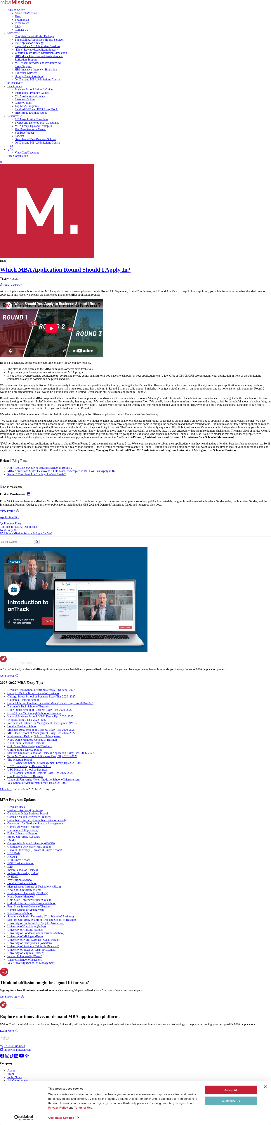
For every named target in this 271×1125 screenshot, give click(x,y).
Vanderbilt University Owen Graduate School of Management (43, 779)
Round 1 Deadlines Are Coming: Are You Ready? (36, 474)
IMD (10, 866)
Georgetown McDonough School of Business (34, 713)
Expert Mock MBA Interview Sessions (37, 46)
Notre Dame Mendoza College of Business (32, 739)
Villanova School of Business (24, 959)
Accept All (230, 1090)
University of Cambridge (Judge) (26, 926)
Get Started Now (10, 996)
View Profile (7, 510)
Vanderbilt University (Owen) (24, 956)
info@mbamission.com (17, 1049)
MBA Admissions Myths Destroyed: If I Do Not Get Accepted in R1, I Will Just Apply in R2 (61, 471)
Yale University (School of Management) (31, 962)
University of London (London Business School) (35, 933)
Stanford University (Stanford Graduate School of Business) (42, 919)
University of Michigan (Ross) (25, 936)
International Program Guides (32, 92)
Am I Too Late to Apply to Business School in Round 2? (40, 467)
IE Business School (18, 860)
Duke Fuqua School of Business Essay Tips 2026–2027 (39, 709)
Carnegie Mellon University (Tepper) (29, 816)
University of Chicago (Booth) (25, 929)
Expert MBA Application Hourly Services (39, 39)
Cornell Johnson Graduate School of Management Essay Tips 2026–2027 (50, 703)
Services (12, 33)
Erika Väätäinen (12, 285)
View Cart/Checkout (27, 152)
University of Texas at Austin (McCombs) (31, 949)
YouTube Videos (24, 132)
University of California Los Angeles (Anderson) (35, 923)
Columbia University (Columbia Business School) (36, 820)
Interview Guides (25, 99)
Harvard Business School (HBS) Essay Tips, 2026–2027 (40, 716)
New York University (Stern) (24, 889)
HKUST (12, 856)
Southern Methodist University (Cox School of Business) (40, 916)
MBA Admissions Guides (30, 96)
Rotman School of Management (25, 909)
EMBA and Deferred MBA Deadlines (37, 122)
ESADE (12, 840)
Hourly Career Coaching (29, 76)
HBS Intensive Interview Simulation (36, 69)
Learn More (7, 1030)
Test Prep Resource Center (30, 129)
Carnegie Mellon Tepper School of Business (33, 693)
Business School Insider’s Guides (34, 89)
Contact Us (21, 29)
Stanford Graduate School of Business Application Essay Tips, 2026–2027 (50, 752)
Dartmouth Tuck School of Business (28, 706)
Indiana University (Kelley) (23, 873)
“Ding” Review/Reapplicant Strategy (36, 49)
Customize (229, 1100)
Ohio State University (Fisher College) (29, 899)
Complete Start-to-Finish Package (34, 36)
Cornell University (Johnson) (24, 826)
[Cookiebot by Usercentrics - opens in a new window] (24, 1118)
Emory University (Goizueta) (24, 836)
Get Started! (7, 675)
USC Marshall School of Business (27, 769)
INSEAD (12, 876)
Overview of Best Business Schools (35, 139)
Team (18, 16)
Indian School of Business (22, 869)
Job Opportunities (17, 1080)
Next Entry (26, 531)
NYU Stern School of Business (25, 743)
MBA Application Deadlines (31, 119)
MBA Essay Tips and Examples (33, 126)
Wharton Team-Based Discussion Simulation (41, 52)
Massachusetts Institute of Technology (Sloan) (34, 886)
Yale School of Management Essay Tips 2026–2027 (37, 782)
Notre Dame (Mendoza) (21, 896)
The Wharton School (19, 759)
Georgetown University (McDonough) (29, 846)
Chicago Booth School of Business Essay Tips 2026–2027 (41, 696)
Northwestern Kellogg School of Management (34, 736)
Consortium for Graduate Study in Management (35, 823)
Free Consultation (17, 155)
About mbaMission (26, 13)
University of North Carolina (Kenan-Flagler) (33, 939)
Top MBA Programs (27, 106)
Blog (10, 145)
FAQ (18, 26)
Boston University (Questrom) (25, 810)
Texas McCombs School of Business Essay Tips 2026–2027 (42, 756)
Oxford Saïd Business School (24, 749)
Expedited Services (26, 72)
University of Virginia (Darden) (25, 953)
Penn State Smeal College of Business (29, 906)
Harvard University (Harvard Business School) (34, 850)
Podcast (19, 135)
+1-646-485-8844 (14, 1046)
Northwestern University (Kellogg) (27, 893)
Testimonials (22, 19)
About (11, 1070)
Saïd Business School (19, 913)
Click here (6, 789)
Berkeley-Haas (16, 806)
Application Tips (9, 517)
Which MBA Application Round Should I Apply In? (65, 269)
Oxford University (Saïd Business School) (31, 903)
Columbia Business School (23, 699)
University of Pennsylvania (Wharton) (29, 943)
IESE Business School (20, 863)
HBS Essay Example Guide (31, 112)
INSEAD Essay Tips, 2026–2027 (26, 719)
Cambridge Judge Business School (27, 813)
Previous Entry (18, 525)
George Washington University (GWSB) (31, 843)
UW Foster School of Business (25, 776)
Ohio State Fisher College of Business (29, 746)
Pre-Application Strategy (29, 42)
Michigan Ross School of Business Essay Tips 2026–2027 (41, 729)
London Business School (22, 726)
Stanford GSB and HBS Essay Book (36, 109)
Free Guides (14, 86)
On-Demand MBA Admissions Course (37, 79)
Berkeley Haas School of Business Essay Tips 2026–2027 (41, 689)
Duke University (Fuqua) (22, 833)
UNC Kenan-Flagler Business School (29, 766)
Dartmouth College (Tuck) (22, 830)
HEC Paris (13, 853)
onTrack (15, 82)
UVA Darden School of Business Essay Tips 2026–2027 (40, 772)
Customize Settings (61, 1117)
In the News (22, 23)
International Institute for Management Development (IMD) (42, 723)
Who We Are (15, 9)
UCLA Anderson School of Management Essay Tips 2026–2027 (45, 762)
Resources (13, 116)
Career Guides (23, 102)
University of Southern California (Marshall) (33, 946)
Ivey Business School (19, 879)
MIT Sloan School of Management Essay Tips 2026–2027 (41, 733)
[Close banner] (265, 1086)
